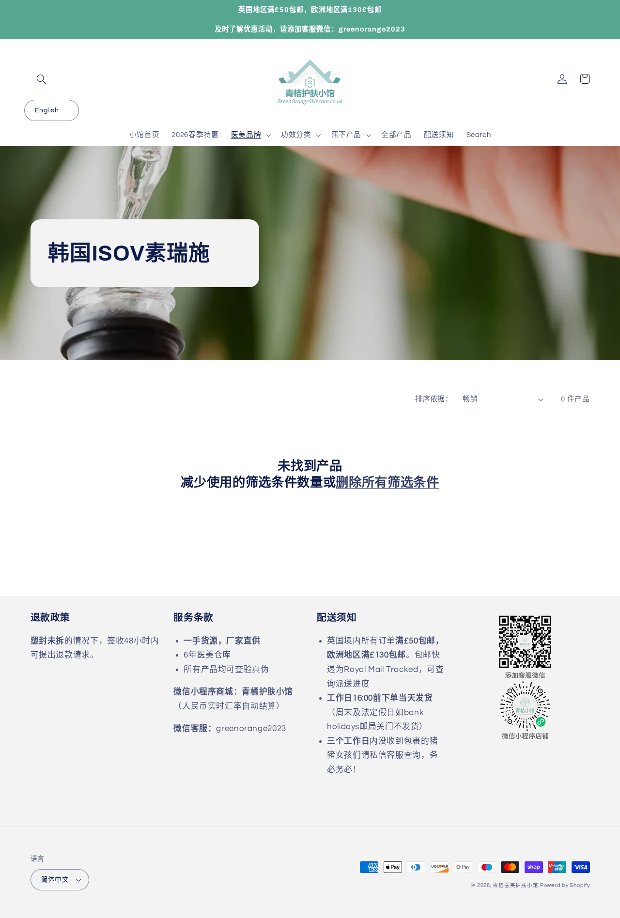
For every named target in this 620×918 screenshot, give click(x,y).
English (47, 110)
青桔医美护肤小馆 (515, 885)
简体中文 (55, 879)
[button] (42, 79)
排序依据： (433, 399)
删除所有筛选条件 (387, 482)
